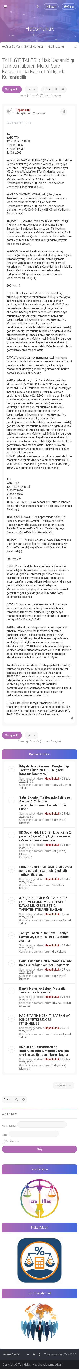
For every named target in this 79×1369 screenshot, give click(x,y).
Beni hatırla (12, 1141)
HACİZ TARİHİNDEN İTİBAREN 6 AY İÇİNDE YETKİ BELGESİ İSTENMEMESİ (44, 1019)
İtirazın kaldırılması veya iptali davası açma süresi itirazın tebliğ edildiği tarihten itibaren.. (45, 870)
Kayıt (14, 1113)
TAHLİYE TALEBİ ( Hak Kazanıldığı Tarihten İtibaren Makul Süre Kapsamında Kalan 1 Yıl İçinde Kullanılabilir (38, 69)
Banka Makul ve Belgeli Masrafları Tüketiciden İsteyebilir (43, 990)
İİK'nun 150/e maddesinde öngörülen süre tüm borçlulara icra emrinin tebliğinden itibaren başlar (44, 1051)
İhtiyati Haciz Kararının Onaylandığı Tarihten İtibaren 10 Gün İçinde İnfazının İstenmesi (44, 770)
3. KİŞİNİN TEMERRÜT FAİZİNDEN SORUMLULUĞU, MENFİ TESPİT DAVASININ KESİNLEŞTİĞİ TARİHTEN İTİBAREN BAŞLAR (43, 903)
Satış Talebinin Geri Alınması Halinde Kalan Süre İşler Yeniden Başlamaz (45, 963)
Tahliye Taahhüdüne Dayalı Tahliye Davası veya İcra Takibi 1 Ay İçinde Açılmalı (44, 937)
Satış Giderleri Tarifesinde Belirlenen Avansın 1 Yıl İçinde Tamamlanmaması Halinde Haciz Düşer (45, 803)
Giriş (5, 1113)
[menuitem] (69, 6)
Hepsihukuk (23, 110)
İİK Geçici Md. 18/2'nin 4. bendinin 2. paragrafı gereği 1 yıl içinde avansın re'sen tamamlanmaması (45, 836)
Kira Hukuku (59, 951)
